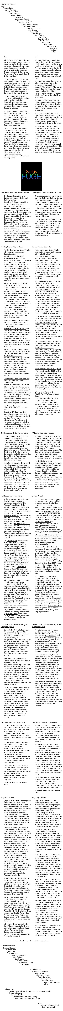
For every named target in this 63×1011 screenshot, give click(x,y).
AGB (40, 1003)
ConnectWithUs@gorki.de (38, 941)
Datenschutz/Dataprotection (50, 1005)
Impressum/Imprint (49, 1007)
